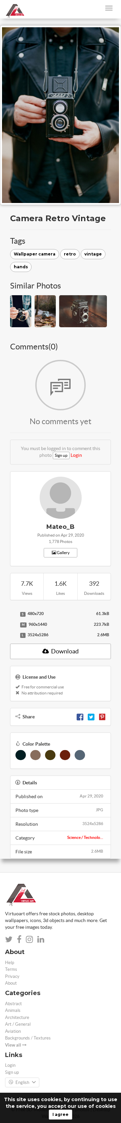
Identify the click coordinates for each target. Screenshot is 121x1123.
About (11, 983)
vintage (93, 254)
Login (76, 455)
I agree (60, 1114)
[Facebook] (80, 716)
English (22, 1082)
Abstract (13, 1003)
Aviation (13, 1031)
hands (21, 266)
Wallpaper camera (34, 254)
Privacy (12, 976)
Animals (13, 1010)
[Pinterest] (102, 716)
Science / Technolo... (85, 837)
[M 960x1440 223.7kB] (13, 624)
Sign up (61, 455)
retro (70, 254)
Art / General (18, 1024)
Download (64, 651)
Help (9, 962)
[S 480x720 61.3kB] (13, 614)
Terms (11, 969)
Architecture (17, 1017)
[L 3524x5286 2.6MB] (13, 635)
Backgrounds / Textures (28, 1038)
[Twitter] (91, 716)
